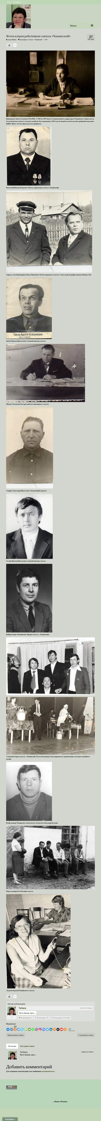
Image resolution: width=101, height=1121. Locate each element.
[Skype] (22, 1028)
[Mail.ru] (11, 1028)
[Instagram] (40, 1028)
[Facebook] (43, 1028)
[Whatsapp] (32, 1028)
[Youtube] (61, 1028)
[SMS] (25, 1028)
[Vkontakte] (7, 1028)
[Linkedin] (50, 1028)
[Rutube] (57, 1028)
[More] (65, 1028)
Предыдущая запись (16, 1035)
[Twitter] (47, 1028)
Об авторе (12, 1046)
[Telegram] (18, 1028)
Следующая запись (85, 1035)
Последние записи (27, 1046)
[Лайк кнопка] (9, 45)
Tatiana (13, 40)
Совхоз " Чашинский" (36, 40)
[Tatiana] (11, 1011)
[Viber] (36, 1028)
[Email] (29, 1028)
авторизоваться (48, 1071)
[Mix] (54, 1028)
